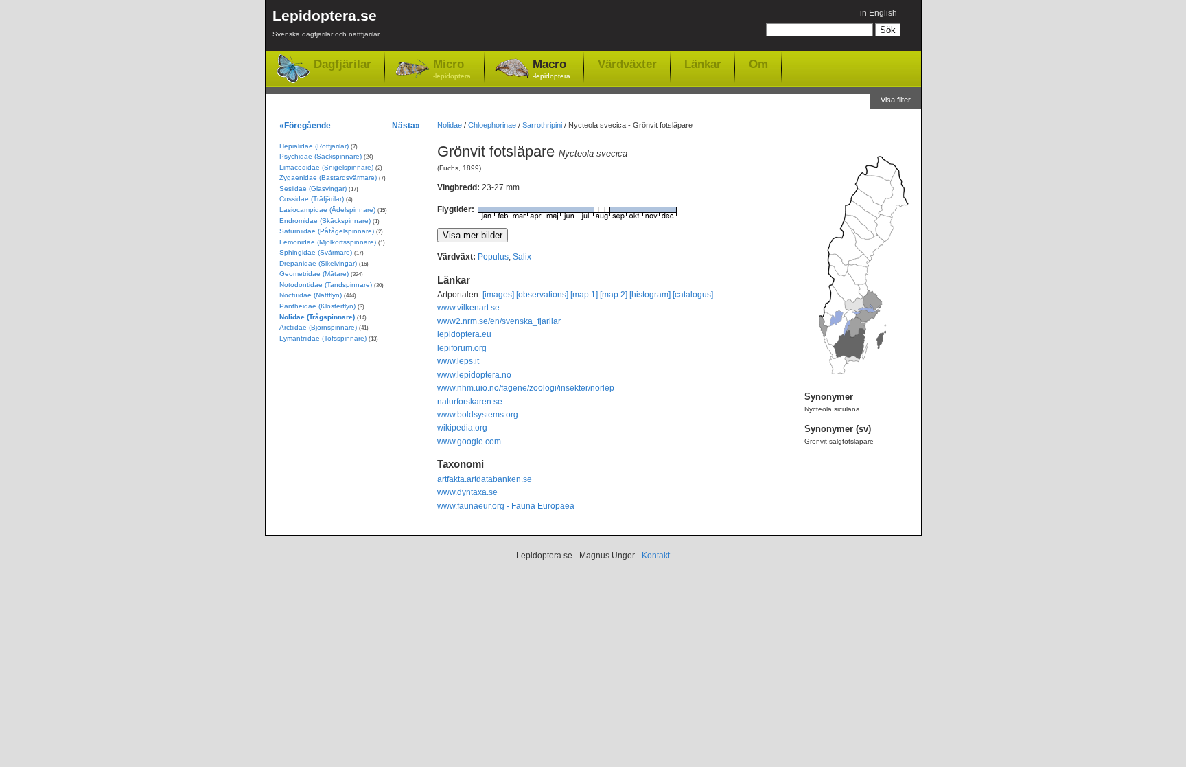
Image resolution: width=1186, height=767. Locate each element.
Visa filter (896, 99)
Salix (522, 257)
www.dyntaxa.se (467, 492)
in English (878, 13)
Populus (493, 257)
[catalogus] (693, 294)
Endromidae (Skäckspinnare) (325, 221)
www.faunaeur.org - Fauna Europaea (505, 506)
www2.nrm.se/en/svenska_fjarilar (499, 321)
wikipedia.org (462, 428)
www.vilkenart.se (468, 307)
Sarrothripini (542, 125)
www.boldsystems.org (477, 415)
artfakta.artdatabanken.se (484, 479)
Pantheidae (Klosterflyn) (317, 306)
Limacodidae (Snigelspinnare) (326, 167)
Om (758, 64)
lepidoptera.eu (464, 334)
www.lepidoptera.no (474, 375)
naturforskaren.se (469, 402)
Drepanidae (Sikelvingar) (318, 263)
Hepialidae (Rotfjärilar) (314, 146)
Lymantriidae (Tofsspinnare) (323, 338)
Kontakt (656, 555)
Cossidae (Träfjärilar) (311, 199)
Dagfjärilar (342, 64)
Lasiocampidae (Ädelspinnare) (327, 210)
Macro (551, 69)
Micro (452, 69)
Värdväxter (627, 64)
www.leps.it (458, 361)
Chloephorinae (492, 125)
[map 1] (584, 294)
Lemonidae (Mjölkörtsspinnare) (327, 242)
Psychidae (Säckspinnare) (320, 156)
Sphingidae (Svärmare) (315, 252)
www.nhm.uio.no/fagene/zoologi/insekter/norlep (525, 388)
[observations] (542, 294)
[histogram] (650, 294)
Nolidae (449, 125)
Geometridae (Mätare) (314, 273)
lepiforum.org (462, 348)
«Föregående (305, 125)
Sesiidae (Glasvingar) (313, 188)
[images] (498, 294)
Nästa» (406, 125)
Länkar (702, 64)
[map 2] (613, 294)
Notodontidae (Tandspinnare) (325, 284)
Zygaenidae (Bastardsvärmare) (328, 177)
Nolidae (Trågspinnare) (317, 317)
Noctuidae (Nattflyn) (310, 295)
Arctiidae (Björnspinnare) (318, 327)
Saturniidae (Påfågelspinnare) (326, 231)
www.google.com (469, 441)
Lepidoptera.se (326, 23)
